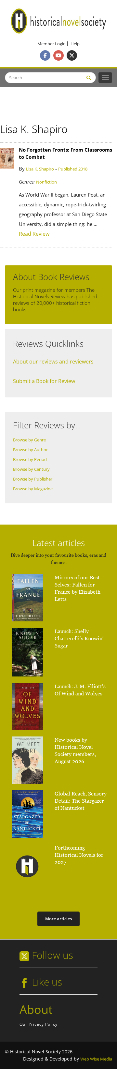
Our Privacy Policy (39, 1024)
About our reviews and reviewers (53, 361)
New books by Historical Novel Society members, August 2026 (75, 751)
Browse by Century (31, 469)
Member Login (51, 44)
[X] (72, 55)
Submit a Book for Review (44, 381)
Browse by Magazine (33, 489)
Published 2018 (72, 169)
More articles (58, 919)
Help (75, 44)
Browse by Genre (29, 440)
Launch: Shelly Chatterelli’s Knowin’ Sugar (79, 638)
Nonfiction (46, 182)
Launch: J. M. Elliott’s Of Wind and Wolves (80, 690)
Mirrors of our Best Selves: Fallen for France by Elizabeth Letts (77, 588)
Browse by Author (30, 450)
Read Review (34, 234)
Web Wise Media (96, 1059)
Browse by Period (30, 459)
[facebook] (45, 55)
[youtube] (58, 55)
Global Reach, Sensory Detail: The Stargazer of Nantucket (81, 801)
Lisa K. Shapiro (40, 169)
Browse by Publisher (32, 479)
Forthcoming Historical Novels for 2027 (79, 855)
